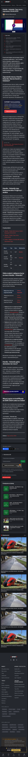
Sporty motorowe (5, 677)
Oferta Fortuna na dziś (19, 695)
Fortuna (21, 257)
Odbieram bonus (15, 750)
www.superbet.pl (14, 312)
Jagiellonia (15, 729)
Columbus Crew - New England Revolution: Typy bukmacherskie (14, 145)
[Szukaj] (25, 2)
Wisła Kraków (5, 724)
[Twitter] (11, 660)
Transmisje (4, 689)
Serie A (23, 709)
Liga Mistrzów (16, 711)
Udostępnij (6, 448)
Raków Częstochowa (6, 729)
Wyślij (23, 461)
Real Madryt (12, 731)
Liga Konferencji (12, 713)
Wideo (3, 683)
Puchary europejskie (6, 716)
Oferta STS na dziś (19, 693)
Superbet (17, 697)
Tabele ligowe (18, 671)
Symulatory (4, 698)
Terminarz (17, 675)
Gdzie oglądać (5, 692)
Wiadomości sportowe (6, 5)
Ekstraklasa (4, 709)
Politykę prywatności (9, 471)
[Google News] (16, 660)
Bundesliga (4, 711)
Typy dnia (17, 688)
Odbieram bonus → (10, 111)
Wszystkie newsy (5, 669)
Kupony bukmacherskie (20, 686)
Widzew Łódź (21, 727)
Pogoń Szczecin (13, 727)
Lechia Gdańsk (5, 731)
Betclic (21, 252)
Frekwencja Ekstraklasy (7, 696)
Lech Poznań (20, 724)
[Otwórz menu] (2, 2)
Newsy (13, 5)
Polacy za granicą (5, 685)
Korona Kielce (21, 729)
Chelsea (18, 731)
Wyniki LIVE (17, 669)
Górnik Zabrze (5, 727)
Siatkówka (4, 675)
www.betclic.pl (8, 345)
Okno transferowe (5, 687)
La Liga (18, 709)
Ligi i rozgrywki (18, 677)
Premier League (12, 709)
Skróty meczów (5, 694)
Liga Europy (4, 713)
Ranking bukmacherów (19, 684)
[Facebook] (14, 660)
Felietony (3, 703)
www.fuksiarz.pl (8, 329)
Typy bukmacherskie (19, 691)
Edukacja (3, 700)
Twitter (12, 448)
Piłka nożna (18, 5)
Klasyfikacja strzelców (19, 673)
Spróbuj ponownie (6, 477)
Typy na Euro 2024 (11, 435)
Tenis (3, 673)
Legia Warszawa (13, 724)
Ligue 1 (10, 711)
